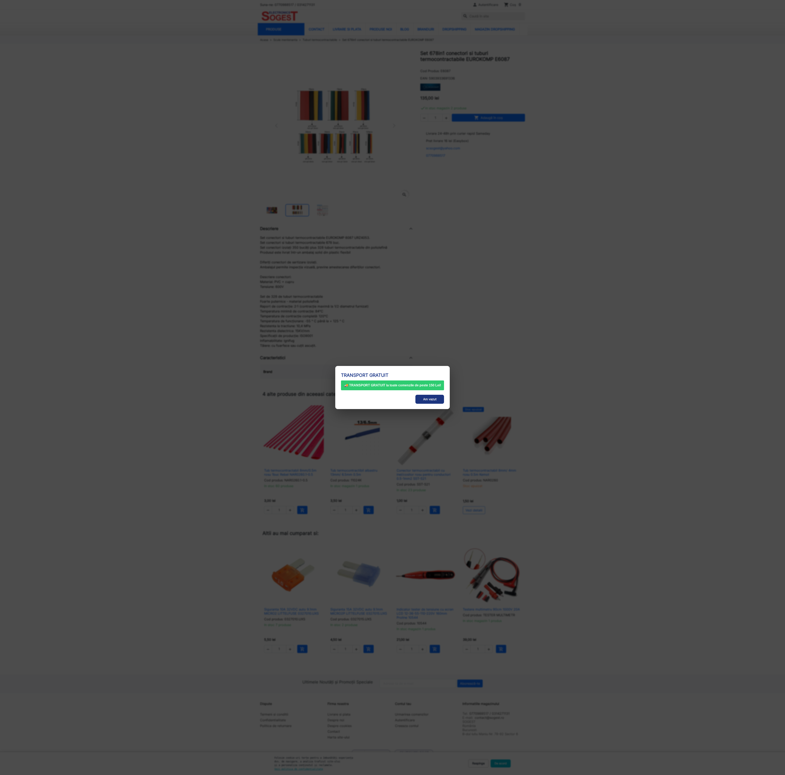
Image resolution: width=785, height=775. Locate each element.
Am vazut (429, 399)
